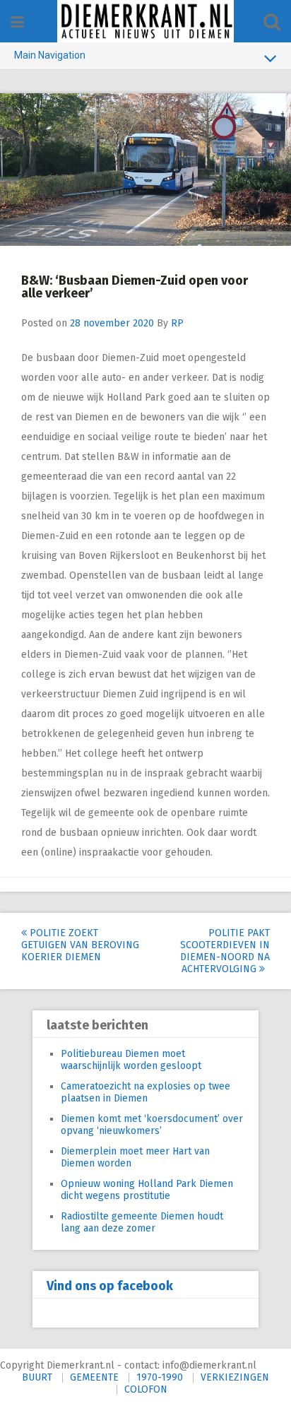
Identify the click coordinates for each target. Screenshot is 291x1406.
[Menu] (17, 22)
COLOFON (145, 1389)
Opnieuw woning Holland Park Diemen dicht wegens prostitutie (147, 1190)
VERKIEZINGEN (235, 1377)
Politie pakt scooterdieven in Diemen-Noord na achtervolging (225, 951)
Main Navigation (49, 55)
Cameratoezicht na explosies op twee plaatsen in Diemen (145, 1092)
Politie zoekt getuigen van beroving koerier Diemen (80, 945)
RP (177, 323)
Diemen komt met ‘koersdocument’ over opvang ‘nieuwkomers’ (152, 1125)
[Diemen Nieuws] (145, 21)
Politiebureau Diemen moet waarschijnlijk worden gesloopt (131, 1060)
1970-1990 (159, 1377)
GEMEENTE (94, 1377)
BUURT (37, 1377)
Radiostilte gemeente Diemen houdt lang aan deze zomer (142, 1222)
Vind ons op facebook (110, 1286)
